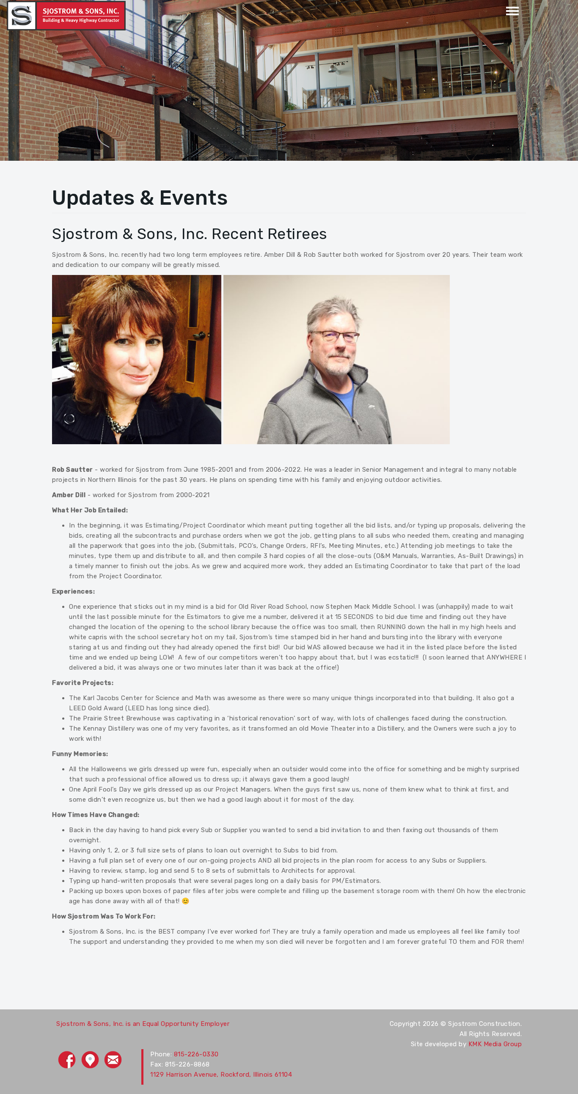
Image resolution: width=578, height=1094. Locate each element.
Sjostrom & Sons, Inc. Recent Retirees (190, 234)
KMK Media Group (495, 1044)
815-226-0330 (196, 1054)
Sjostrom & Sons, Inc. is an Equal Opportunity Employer (142, 1024)
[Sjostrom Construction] (66, 15)
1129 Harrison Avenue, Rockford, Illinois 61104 (221, 1074)
